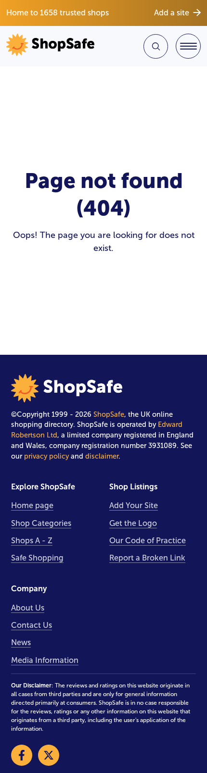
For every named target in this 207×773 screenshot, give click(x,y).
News (21, 642)
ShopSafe (108, 414)
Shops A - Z (31, 540)
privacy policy (46, 456)
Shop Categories (41, 523)
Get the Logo (133, 523)
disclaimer (101, 456)
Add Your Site (133, 505)
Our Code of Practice (147, 540)
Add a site (171, 13)
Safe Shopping (37, 558)
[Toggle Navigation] (188, 46)
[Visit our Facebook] (21, 755)
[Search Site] (155, 46)
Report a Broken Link (147, 558)
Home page (32, 505)
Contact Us (31, 625)
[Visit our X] (48, 755)
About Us (27, 608)
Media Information (44, 660)
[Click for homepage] (53, 46)
